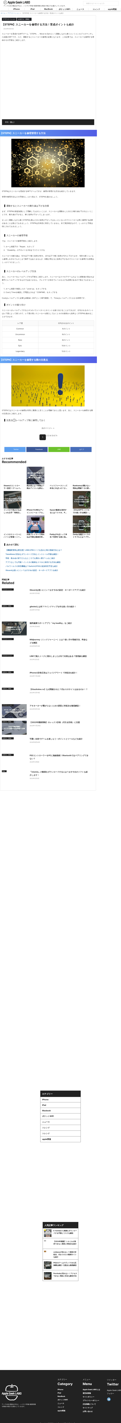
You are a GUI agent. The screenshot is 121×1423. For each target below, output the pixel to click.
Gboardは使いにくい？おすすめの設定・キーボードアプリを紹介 (58, 590)
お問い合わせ (88, 1411)
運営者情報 (87, 1393)
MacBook (48, 9)
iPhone (16, 9)
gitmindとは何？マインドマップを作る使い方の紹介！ (53, 606)
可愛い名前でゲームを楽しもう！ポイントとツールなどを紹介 (56, 739)
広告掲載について (89, 1404)
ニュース (80, 9)
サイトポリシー (88, 1397)
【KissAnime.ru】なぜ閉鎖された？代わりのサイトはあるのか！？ (59, 689)
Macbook (46, 1110)
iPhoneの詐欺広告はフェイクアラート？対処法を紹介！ (54, 672)
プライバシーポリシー (91, 1400)
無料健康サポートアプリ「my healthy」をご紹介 (51, 623)
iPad (32, 9)
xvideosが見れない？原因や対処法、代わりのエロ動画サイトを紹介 (65, 1254)
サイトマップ (88, 1408)
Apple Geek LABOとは (91, 1389)
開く (12, 122)
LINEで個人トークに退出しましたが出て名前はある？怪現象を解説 (58, 656)
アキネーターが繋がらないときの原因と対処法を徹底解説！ (55, 706)
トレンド (96, 9)
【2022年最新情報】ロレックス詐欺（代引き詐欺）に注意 (55, 722)
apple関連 (112, 9)
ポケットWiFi (64, 9)
